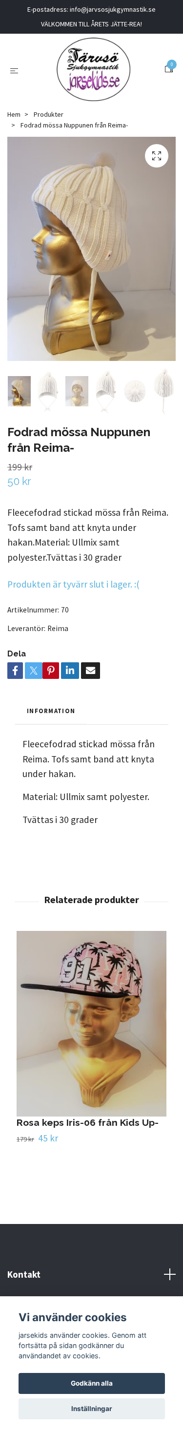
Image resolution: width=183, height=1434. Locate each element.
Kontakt (24, 1274)
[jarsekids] (93, 69)
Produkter (48, 114)
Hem (13, 114)
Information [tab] (51, 711)
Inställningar (91, 1409)
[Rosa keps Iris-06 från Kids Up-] (91, 1024)
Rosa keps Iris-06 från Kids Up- (88, 1122)
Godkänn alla (92, 1383)
